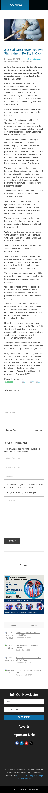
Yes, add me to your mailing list (21, 492)
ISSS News (15, 5)
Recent (34, 625)
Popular (14, 625)
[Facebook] (17, 743)
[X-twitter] (31, 743)
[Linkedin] (22, 743)
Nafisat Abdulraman (33, 59)
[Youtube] (26, 743)
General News (26, 62)
